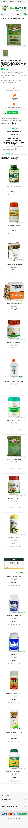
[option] (5, 53)
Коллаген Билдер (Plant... (14, 186)
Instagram (19, 819)
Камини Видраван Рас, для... (14, 732)
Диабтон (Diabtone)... (14, 537)
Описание (14, 129)
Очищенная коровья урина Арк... (14, 381)
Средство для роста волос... (14, 576)
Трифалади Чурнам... (14, 225)
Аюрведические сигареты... (14, 264)
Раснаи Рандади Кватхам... (14, 303)
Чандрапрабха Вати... (14, 498)
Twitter (11, 819)
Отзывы (14, 135)
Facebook (9, 819)
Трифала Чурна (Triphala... (14, 771)
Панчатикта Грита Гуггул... (14, 615)
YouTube (14, 819)
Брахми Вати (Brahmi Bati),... (14, 693)
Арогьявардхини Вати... (14, 342)
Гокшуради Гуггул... (14, 654)
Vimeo (17, 819)
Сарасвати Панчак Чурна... (14, 459)
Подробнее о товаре (14, 132)
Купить (14, 113)
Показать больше (8, 153)
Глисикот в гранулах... (14, 420)
